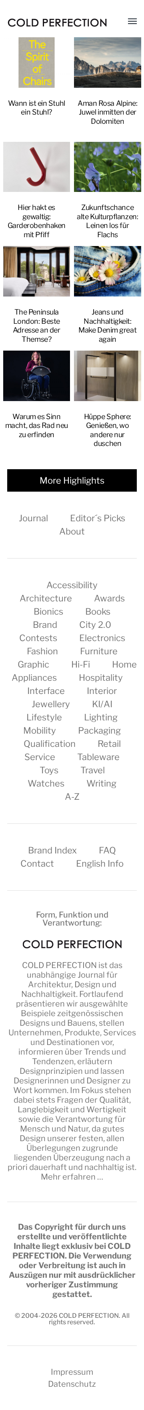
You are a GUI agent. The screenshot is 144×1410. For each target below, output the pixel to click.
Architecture (46, 598)
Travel (92, 770)
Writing (101, 783)
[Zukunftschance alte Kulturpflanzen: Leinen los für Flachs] (107, 167)
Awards (109, 598)
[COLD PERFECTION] (57, 22)
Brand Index (52, 850)
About (72, 531)
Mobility (39, 730)
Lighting (101, 717)
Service (39, 757)
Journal (33, 518)
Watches (46, 783)
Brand (45, 624)
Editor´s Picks (97, 518)
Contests (38, 638)
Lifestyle (44, 717)
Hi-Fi (80, 664)
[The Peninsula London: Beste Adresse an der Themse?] (36, 271)
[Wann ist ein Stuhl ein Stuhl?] (36, 62)
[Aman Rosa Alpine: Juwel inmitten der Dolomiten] (107, 62)
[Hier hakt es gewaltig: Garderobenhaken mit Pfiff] (36, 167)
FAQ (107, 850)
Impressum (72, 1372)
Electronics (102, 638)
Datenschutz (72, 1384)
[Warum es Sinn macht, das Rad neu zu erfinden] (36, 376)
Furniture (99, 651)
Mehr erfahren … (72, 1177)
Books (97, 611)
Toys (49, 770)
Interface (46, 691)
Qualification (50, 743)
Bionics (48, 611)
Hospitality (101, 677)
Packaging (99, 730)
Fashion (42, 651)
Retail (109, 743)
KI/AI (102, 704)
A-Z (72, 796)
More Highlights (72, 480)
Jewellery (51, 704)
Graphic (33, 664)
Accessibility (72, 585)
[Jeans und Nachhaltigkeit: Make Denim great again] (107, 271)
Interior (102, 691)
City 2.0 (95, 624)
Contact (37, 863)
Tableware (98, 757)
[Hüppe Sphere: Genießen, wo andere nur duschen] (107, 376)
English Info (100, 863)
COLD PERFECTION (59, 965)
